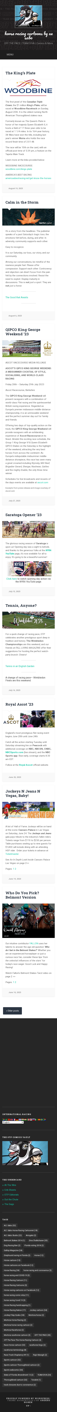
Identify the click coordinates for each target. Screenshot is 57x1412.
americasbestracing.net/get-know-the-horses (28, 178)
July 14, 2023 (14, 690)
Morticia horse (36, 1315)
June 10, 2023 (15, 992)
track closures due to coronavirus (20, 1385)
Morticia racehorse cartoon (17, 1335)
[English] (11, 1119)
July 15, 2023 (14, 591)
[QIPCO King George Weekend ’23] (28, 348)
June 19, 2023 (15, 879)
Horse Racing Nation (15, 1310)
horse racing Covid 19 (14, 1300)
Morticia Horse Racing (15, 1320)
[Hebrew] (20, 1119)
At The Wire (10, 1185)
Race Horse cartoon (14, 1345)
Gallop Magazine (13, 1250)
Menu (10, 54)
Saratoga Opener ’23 (23, 514)
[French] (14, 1119)
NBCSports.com (14, 752)
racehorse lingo (37, 1345)
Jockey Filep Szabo (14, 1315)
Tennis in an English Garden (19, 666)
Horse (38, 1255)
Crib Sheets (10, 1190)
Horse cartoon (12, 1260)
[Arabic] (6, 1119)
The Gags (9, 1204)
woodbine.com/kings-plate (18, 169)
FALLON (33, 943)
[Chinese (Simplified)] (9, 1119)
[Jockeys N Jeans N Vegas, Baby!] (28, 810)
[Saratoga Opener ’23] (28, 529)
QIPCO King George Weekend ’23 (22, 331)
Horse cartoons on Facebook (18, 1265)
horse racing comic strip (16, 1295)
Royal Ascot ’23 (19, 704)
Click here (11, 578)
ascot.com (42, 482)
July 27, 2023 (14, 501)
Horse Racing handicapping (17, 1305)
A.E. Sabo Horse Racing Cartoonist (21, 1230)
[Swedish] (42, 1119)
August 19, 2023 (16, 188)
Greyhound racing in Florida (17, 1255)
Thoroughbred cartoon (15, 1380)
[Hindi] (22, 1119)
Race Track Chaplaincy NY (16, 1355)
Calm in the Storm (21, 202)
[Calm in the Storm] (28, 217)
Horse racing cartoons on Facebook (21, 1290)
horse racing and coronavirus (38, 1270)
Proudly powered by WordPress (28, 1398)
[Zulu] (44, 1119)
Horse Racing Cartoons (15, 1285)
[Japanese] (31, 1119)
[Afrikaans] (3, 1119)
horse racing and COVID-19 (17, 1275)
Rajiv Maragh (40, 1355)
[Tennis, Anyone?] (28, 620)
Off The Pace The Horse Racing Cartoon (22, 1340)
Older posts (13, 1011)
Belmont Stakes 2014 (14, 1240)
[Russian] (33, 1119)
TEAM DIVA (44, 1375)
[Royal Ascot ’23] (28, 718)
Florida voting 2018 (34, 1245)
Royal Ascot (26, 765)
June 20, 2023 (15, 777)
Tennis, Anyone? (21, 605)
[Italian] (28, 1119)
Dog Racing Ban (12, 1245)
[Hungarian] (25, 1119)
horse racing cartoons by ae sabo (29, 35)
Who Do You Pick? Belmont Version (22, 895)
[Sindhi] (36, 1119)
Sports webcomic (13, 1370)
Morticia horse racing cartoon (18, 1325)
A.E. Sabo (10, 1225)
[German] (17, 1119)
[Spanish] (39, 1119)
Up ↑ (28, 1405)
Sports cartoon (12, 1360)
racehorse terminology (15, 1350)
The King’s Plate (20, 73)
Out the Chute (11, 1199)
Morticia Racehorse (14, 1330)
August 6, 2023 (15, 316)
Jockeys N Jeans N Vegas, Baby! (22, 793)
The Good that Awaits (16, 297)
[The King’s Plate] (28, 87)
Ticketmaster (12, 854)
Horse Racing (11, 1270)
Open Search (51, 54)
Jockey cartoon (38, 1310)
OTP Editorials (11, 1194)
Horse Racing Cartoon (15, 1280)
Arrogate (31, 1235)
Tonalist (36, 1380)
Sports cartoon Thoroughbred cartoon (22, 1365)
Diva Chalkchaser (38, 1240)
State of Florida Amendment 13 (18, 1375)
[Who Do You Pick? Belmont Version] (28, 921)
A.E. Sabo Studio (13, 1235)
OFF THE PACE (43, 1335)
